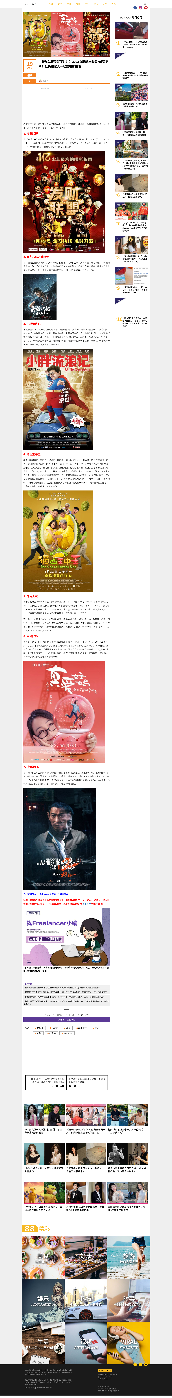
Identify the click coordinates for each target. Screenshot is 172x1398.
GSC (97, 1028)
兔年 (68, 1028)
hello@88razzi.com (105, 1379)
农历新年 (82, 1028)
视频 (114, 3)
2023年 (54, 1028)
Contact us (105, 1370)
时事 (60, 3)
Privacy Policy (30, 1388)
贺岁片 (40, 1028)
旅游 (78, 3)
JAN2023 (68, 1033)
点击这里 (86, 903)
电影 (39, 1033)
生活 (87, 3)
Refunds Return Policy (43, 1388)
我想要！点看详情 (66, 1019)
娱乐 (96, 3)
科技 (105, 3)
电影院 (52, 1033)
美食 (69, 3)
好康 (51, 3)
